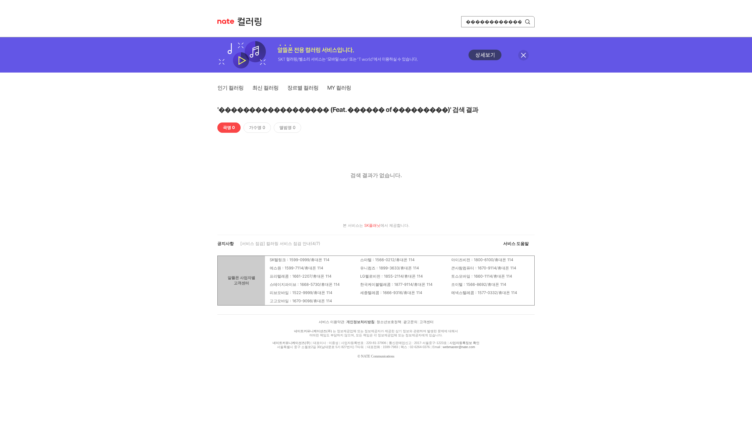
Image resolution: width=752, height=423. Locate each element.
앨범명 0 (287, 127)
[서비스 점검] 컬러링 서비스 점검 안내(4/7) (280, 243)
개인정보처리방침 (360, 322)
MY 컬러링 (339, 88)
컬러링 (252, 22)
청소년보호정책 (389, 322)
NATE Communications (378, 356)
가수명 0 (257, 127)
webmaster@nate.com (459, 347)
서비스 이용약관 (331, 322)
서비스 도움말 (516, 243)
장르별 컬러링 (302, 88)
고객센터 (426, 322)
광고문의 (410, 322)
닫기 (523, 55)
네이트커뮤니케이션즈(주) (313, 331)
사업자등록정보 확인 (464, 343)
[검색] (527, 21)
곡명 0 (229, 127)
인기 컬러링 (230, 88)
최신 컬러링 (265, 88)
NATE (225, 21)
